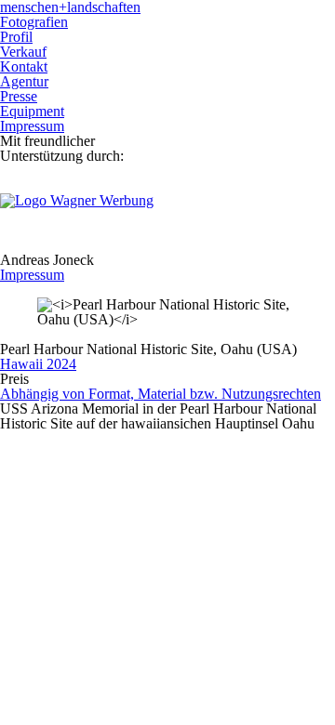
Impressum (32, 126)
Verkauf (23, 51)
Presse (18, 96)
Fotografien (34, 22)
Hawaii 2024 (38, 364)
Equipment (32, 111)
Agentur (24, 81)
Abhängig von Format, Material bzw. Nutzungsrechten (160, 394)
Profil (16, 37)
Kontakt (23, 66)
